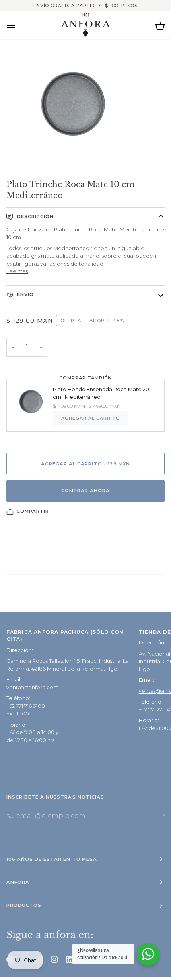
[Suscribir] (158, 815)
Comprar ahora (85, 490)
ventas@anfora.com (32, 687)
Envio (25, 294)
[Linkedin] (69, 959)
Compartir (33, 511)
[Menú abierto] (18, 25)
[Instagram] (54, 959)
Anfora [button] (17, 882)
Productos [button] (23, 905)
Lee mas (17, 271)
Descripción (35, 216)
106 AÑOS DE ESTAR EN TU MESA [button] (51, 859)
